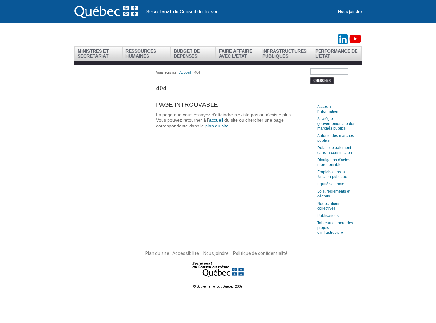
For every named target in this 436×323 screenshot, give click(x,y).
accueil (216, 120)
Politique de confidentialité (260, 253)
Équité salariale (330, 184)
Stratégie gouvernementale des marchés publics (336, 123)
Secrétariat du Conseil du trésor (182, 12)
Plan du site (157, 253)
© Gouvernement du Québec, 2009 (218, 286)
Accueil (185, 72)
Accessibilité (185, 253)
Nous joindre (350, 11)
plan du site (217, 125)
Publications (328, 216)
